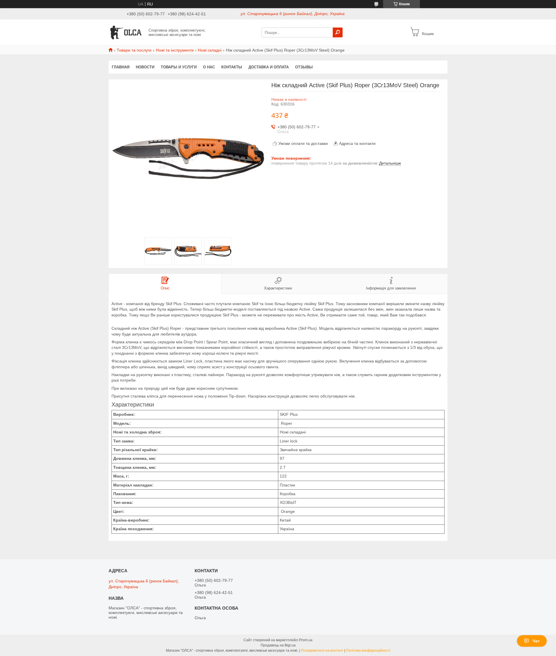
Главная (120, 67)
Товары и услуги (179, 67)
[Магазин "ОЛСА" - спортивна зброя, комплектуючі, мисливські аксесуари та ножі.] (127, 32)
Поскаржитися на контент (322, 650)
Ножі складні (210, 50)
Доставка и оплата (268, 67)
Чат (536, 641)
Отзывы (304, 67)
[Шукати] (338, 32)
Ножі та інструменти (175, 50)
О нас (209, 67)
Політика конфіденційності (368, 650)
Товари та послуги (134, 50)
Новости (145, 67)
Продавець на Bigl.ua (278, 645)
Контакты (231, 67)
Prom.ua (305, 640)
